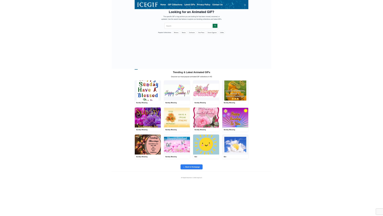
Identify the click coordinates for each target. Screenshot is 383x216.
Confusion (192, 32)
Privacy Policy (203, 4)
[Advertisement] (191, 49)
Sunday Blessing (142, 103)
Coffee (222, 32)
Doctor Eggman (212, 32)
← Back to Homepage (191, 167)
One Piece (201, 32)
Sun (195, 157)
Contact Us (217, 4)
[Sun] (206, 144)
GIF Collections (175, 4)
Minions (176, 32)
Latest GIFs (189, 4)
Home (163, 4)
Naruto (184, 32)
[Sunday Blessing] (148, 90)
